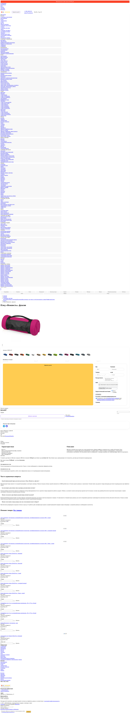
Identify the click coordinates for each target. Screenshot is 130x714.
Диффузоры (3, 206)
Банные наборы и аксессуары (7, 155)
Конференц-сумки (5, 99)
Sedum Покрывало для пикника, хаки (9, 623)
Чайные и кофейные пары (7, 129)
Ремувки (3, 140)
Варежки (3, 192)
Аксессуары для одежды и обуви (8, 195)
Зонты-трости (4, 211)
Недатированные (4, 48)
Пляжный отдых (4, 160)
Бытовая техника (4, 90)
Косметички (3, 238)
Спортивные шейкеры (6, 254)
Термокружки (4, 120)
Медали (2, 259)
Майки (2, 166)
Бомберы (3, 177)
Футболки (3, 164)
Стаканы (3, 124)
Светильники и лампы (6, 205)
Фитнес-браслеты (5, 82)
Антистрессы (4, 141)
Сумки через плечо (5, 103)
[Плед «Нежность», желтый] (44, 355)
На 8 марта (3, 40)
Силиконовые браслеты (6, 142)
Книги (2, 251)
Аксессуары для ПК (5, 84)
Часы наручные (4, 249)
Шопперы (3, 92)
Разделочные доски (5, 135)
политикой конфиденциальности (51, 701)
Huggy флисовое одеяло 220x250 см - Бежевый (11, 553)
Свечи (2, 208)
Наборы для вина (5, 279)
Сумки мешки (4, 94)
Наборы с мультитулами (6, 284)
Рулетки (2, 143)
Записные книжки (5, 52)
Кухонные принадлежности (7, 133)
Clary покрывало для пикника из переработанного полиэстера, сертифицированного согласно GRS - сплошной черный (28, 530)
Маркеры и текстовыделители (7, 68)
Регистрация (6, 709)
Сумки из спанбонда (5, 97)
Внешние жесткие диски (6, 79)
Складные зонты (4, 210)
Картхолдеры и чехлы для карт (8, 242)
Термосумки (3, 115)
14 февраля (3, 45)
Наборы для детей (5, 276)
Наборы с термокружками (7, 267)
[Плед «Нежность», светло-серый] (89, 355)
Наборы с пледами (5, 272)
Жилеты (2, 180)
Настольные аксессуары (6, 220)
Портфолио (3, 4)
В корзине (70, 416)
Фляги (2, 122)
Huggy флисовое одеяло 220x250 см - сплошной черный (13, 583)
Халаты (2, 181)
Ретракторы (3, 147)
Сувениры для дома (7, 298)
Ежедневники (6, 291)
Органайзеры (4, 98)
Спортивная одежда (5, 182)
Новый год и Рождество (6, 43)
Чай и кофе (3, 223)
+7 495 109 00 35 (28, 11)
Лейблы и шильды (5, 197)
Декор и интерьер (5, 202)
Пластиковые (4, 56)
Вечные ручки (4, 62)
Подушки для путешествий (7, 152)
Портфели (3, 101)
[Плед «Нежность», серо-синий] (16, 355)
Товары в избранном (13, 709)
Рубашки (3, 174)
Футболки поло (4, 165)
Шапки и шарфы (4, 187)
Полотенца (3, 203)
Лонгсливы (3, 170)
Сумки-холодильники (6, 114)
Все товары (17, 510)
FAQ (2, 653)
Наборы (65, 293)
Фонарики (3, 150)
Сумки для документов (6, 102)
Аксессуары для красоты (6, 248)
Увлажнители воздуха (6, 87)
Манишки (3, 188)
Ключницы (3, 245)
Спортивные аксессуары (6, 255)
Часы (2, 200)
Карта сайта (3, 657)
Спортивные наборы (5, 283)
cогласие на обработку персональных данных (106, 399)
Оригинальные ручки (6, 67)
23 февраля (3, 46)
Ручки (30, 291)
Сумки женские (4, 112)
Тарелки (2, 125)
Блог (2, 5)
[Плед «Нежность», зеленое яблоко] (55, 355)
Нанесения (3, 647)
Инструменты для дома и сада (7, 204)
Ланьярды (3, 144)
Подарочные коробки (5, 231)
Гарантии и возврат (5, 654)
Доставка (3, 8)
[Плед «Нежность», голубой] (61, 355)
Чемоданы (3, 110)
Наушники (3, 76)
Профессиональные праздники (8, 42)
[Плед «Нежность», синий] (5, 355)
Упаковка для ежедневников (7, 53)
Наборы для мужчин (5, 265)
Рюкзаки (3, 93)
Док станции (3, 80)
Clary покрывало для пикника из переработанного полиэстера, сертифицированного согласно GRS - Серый (26, 517)
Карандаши (3, 65)
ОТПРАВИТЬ (98, 394)
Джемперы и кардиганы (6, 186)
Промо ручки (4, 58)
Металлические (4, 57)
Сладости (3, 226)
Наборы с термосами (5, 268)
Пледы (2, 199)
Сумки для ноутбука (5, 108)
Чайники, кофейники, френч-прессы (9, 131)
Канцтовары (3, 217)
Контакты (3, 9)
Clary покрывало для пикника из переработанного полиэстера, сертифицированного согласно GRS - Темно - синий (27, 543)
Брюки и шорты (4, 175)
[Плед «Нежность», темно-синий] (50, 355)
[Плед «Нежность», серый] (83, 355)
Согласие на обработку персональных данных (11, 659)
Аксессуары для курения (6, 247)
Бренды (2, 649)
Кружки (2, 118)
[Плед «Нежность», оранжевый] (22, 355)
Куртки (2, 176)
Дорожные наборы (5, 282)
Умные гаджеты (4, 88)
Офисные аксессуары (5, 216)
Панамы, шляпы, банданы (7, 172)
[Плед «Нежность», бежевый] (39, 355)
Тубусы (2, 233)
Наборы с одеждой (5, 273)
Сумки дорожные (5, 105)
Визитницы (3, 244)
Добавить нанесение (32, 416)
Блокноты (3, 51)
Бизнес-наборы (4, 275)
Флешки (2, 74)
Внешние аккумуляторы (6, 73)
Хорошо (28, 711)
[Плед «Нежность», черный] (72, 355)
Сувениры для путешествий (7, 159)
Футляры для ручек (5, 70)
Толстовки (3, 167)
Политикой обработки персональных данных (105, 400)
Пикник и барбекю (5, 154)
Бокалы (2, 126)
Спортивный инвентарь (6, 256)
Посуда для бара (4, 130)
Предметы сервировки (6, 132)
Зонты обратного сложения (7, 214)
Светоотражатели (5, 148)
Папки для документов (6, 219)
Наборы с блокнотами (6, 271)
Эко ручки (3, 59)
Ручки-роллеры (4, 64)
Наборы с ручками (5, 69)
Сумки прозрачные (5, 107)
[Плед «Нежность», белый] (33, 355)
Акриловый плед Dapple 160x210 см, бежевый (11, 635)
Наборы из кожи (4, 278)
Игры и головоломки (5, 158)
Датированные (4, 49)
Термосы (3, 119)
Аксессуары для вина (5, 136)
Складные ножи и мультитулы (8, 157)
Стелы (2, 260)
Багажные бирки (4, 153)
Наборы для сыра (5, 281)
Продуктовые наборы (6, 227)
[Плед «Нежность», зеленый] (28, 355)
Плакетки (3, 262)
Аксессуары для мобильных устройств (9, 85)
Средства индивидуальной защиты (9, 239)
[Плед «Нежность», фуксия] (66, 355)
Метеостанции (4, 81)
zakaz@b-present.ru (28, 12)
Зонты (22, 293)
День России (3, 41)
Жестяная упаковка (5, 234)
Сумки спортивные (5, 113)
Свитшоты (3, 169)
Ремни (2, 194)
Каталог (5, 297)
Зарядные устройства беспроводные (9, 77)
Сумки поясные (4, 104)
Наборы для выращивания (7, 285)
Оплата (2, 7)
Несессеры (3, 109)
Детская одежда (4, 183)
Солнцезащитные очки (6, 250)
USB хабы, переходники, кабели (8, 86)
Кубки (2, 261)
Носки (2, 193)
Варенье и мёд (4, 225)
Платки (2, 189)
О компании (3, 3)
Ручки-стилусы (4, 63)
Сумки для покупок (5, 96)
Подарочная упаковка (6, 236)
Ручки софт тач (4, 60)
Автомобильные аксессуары (7, 161)
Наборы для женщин (5, 266)
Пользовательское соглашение (7, 658)
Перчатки (3, 191)
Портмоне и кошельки (6, 243)
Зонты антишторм (5, 212)
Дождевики (3, 185)
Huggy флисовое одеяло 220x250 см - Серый (11, 573)
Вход (2, 709)
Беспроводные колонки (6, 75)
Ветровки (3, 178)
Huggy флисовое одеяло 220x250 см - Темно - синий (13, 593)
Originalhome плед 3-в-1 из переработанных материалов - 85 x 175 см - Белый (18, 603)
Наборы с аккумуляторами (7, 277)
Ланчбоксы (3, 127)
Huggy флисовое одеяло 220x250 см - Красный (11, 563)
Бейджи (2, 146)
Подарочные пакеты (5, 232)
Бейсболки (3, 171)
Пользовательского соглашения (113, 398)
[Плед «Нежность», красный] (11, 355)
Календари (3, 221)
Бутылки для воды (5, 121)
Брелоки (2, 138)
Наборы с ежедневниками (7, 270)
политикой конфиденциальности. (8, 712)
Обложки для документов (6, 240)
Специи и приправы (5, 228)
